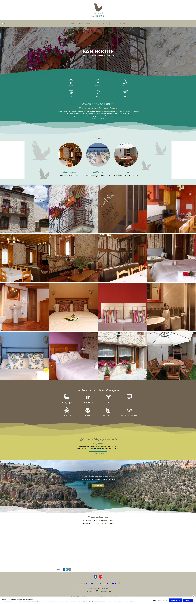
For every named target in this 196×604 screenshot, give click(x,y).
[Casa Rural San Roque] (98, 17)
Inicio (73, 23)
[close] (193, 596)
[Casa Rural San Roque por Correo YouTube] (100, 578)
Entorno (88, 23)
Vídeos (80, 23)
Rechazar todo (175, 600)
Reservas (122, 23)
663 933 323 (84, 583)
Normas (105, 23)
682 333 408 (108, 583)
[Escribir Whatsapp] (96, 583)
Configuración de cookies (160, 600)
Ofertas (97, 23)
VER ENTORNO (98, 485)
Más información (130, 601)
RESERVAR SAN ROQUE (98, 453)
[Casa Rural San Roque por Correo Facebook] (95, 578)
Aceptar (187, 600)
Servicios (113, 23)
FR (4, 23)
